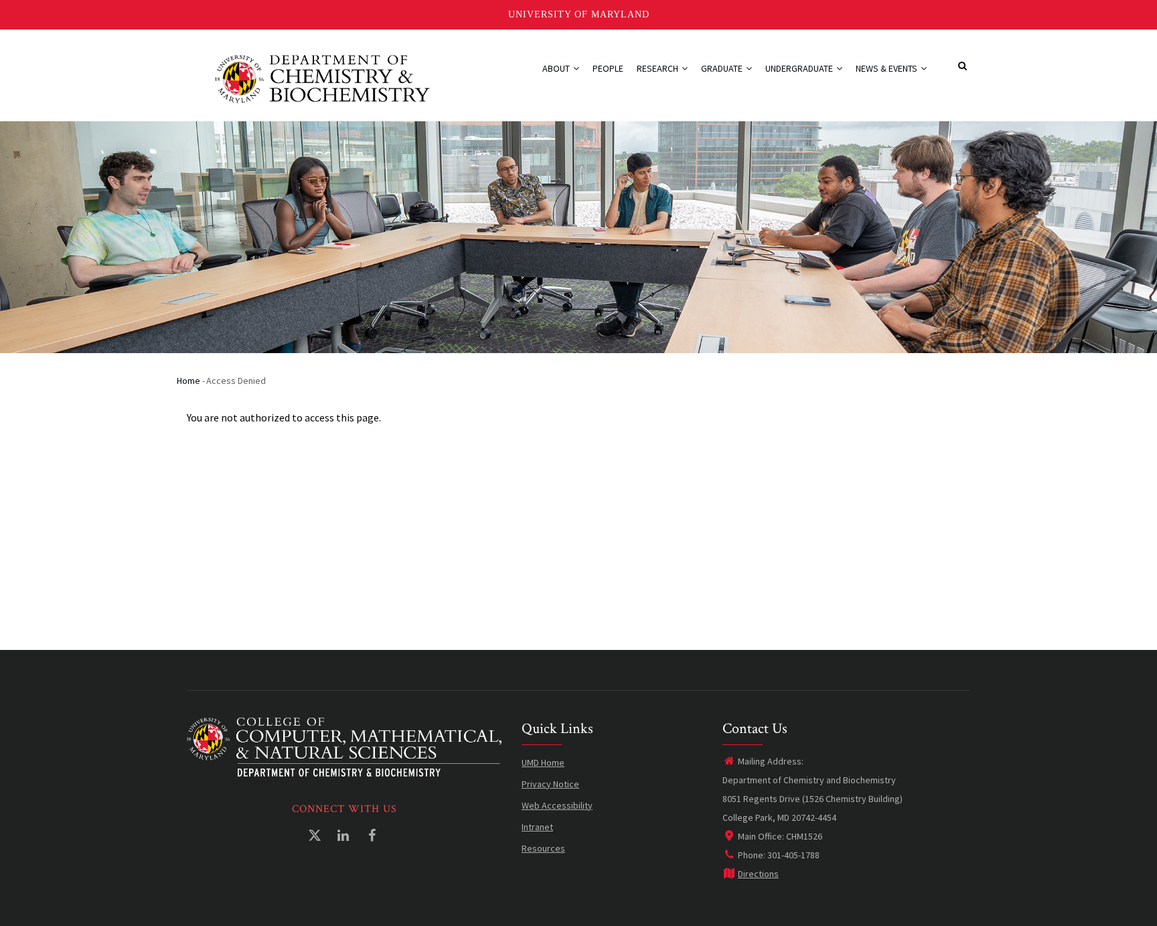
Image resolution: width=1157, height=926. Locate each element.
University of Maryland (578, 14)
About (557, 68)
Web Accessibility (557, 805)
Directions (758, 874)
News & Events (887, 68)
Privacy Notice (550, 784)
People (608, 68)
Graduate (723, 68)
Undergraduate (800, 68)
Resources (543, 848)
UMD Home (543, 762)
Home (188, 381)
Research (658, 68)
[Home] (322, 77)
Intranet (537, 827)
